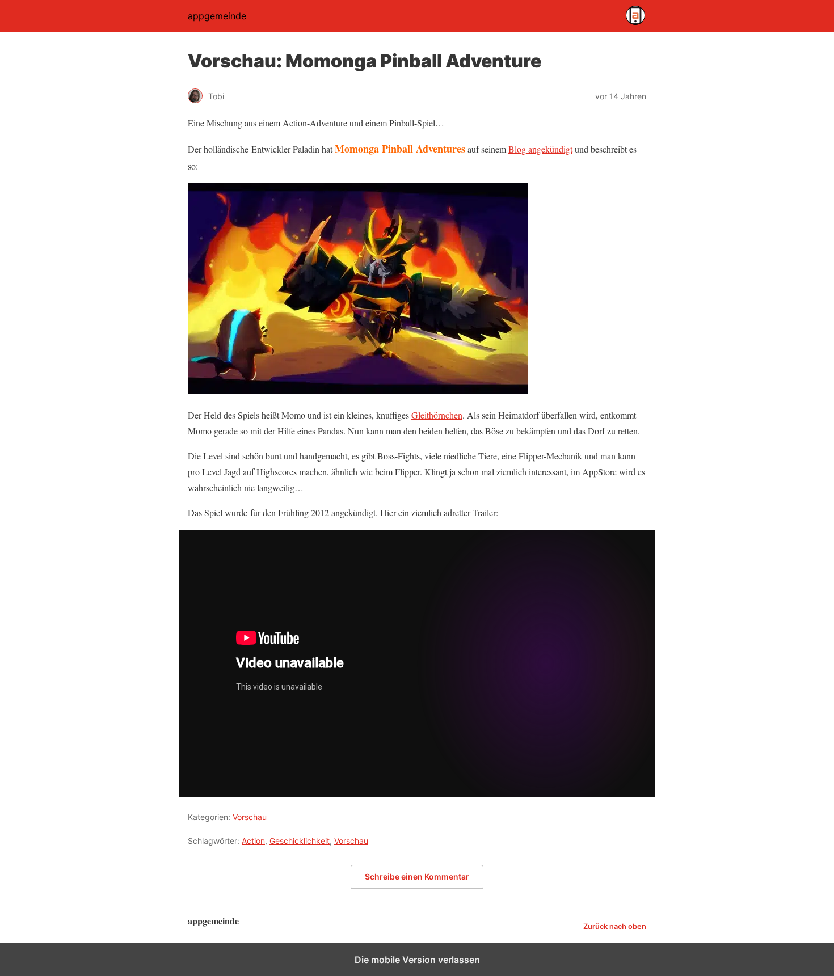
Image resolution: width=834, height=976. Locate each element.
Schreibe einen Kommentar (417, 876)
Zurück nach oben (614, 926)
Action (253, 841)
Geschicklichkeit (299, 841)
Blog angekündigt (540, 149)
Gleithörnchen (436, 415)
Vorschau (250, 817)
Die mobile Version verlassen (417, 959)
